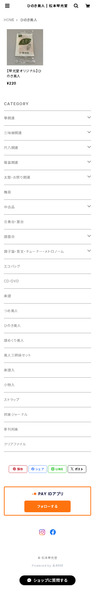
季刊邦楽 (11, 429)
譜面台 (9, 236)
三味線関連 (13, 133)
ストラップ (11, 400)
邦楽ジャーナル (16, 414)
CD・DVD (11, 281)
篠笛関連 (11, 162)
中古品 (9, 207)
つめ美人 (11, 311)
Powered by (42, 565)
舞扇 (7, 192)
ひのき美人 (12, 325)
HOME (9, 20)
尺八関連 (11, 148)
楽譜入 (9, 370)
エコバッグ (12, 266)
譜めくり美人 (14, 340)
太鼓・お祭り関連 (17, 177)
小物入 (9, 385)
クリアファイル (15, 444)
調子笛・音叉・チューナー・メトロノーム (34, 251)
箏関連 (9, 118)
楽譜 (7, 296)
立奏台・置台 (14, 222)
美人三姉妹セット (17, 355)
